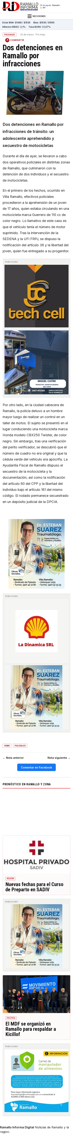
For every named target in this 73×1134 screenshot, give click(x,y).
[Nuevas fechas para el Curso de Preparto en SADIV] (36, 855)
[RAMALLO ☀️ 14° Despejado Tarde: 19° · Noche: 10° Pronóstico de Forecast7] (36, 811)
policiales (20, 746)
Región (10, 878)
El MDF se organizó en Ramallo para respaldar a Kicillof (30, 1029)
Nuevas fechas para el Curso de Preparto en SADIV (34, 887)
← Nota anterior (13, 757)
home (7, 746)
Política (11, 1018)
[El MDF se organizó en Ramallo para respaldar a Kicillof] (36, 994)
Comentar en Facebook (36, 767)
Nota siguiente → (59, 757)
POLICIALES (9, 34)
